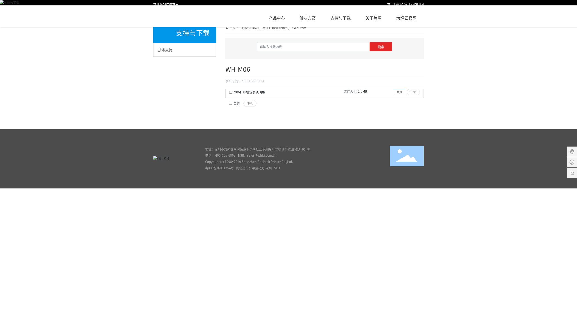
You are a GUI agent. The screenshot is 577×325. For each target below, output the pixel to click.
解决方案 (308, 18)
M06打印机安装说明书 (249, 92)
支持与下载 (340, 18)
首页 (390, 4)
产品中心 (277, 18)
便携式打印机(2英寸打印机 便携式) (264, 27)
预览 (399, 92)
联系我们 (402, 4)
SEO (277, 168)
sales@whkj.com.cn (262, 155)
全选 (237, 103)
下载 (413, 92)
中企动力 (258, 168)
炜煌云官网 (406, 18)
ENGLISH (417, 4)
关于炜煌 (373, 18)
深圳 (269, 168)
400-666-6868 (225, 155)
